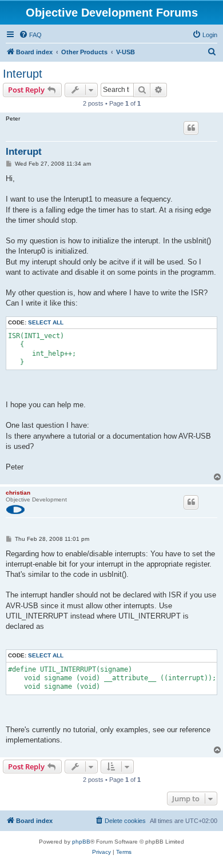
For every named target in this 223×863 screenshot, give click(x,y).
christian (18, 492)
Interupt (22, 73)
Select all (45, 322)
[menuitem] (30, 35)
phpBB (81, 841)
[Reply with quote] (191, 128)
